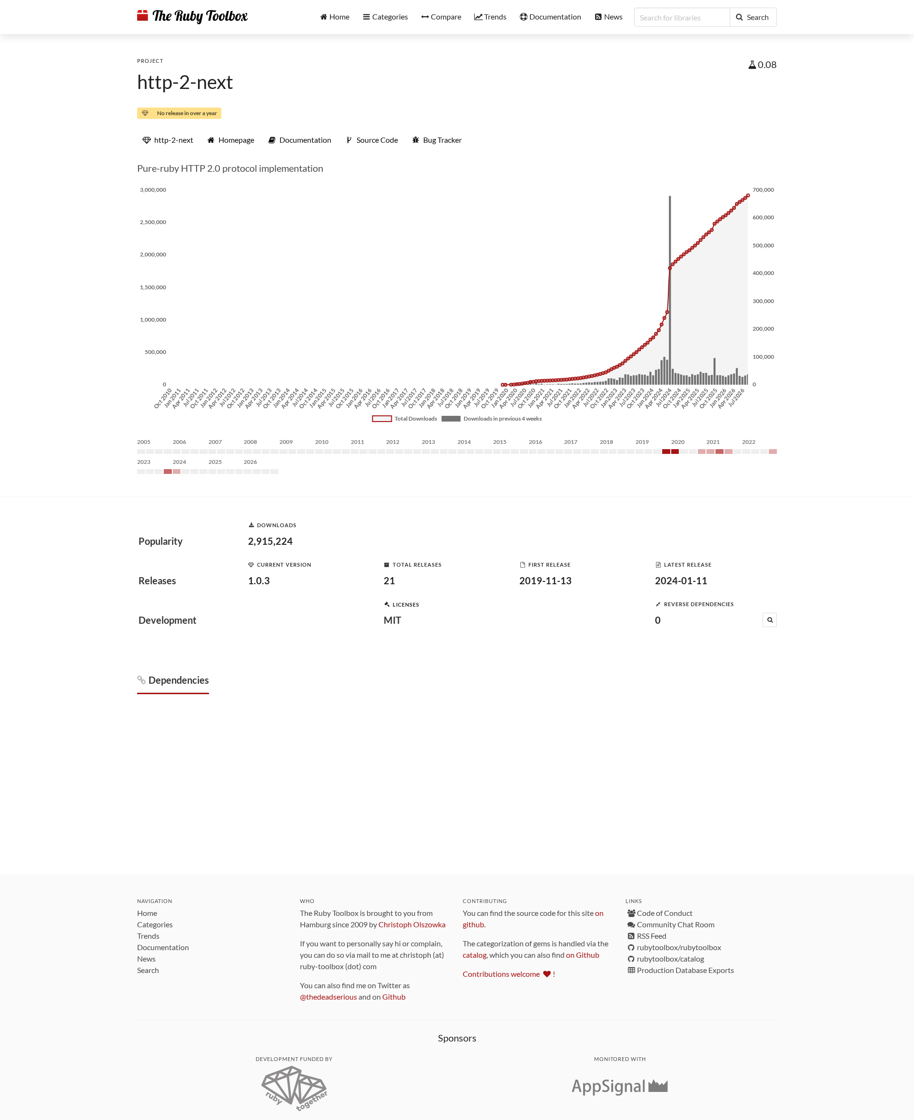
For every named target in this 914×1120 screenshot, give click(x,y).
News (146, 958)
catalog (475, 954)
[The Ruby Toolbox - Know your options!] (192, 17)
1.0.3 (259, 580)
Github (394, 996)
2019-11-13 (545, 580)
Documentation (163, 947)
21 (389, 580)
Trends (148, 935)
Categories (155, 924)
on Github (582, 954)
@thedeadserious (328, 996)
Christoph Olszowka (412, 924)
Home (147, 912)
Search (148, 969)
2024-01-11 (681, 580)
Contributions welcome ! (509, 973)
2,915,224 (270, 541)
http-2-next (185, 81)
